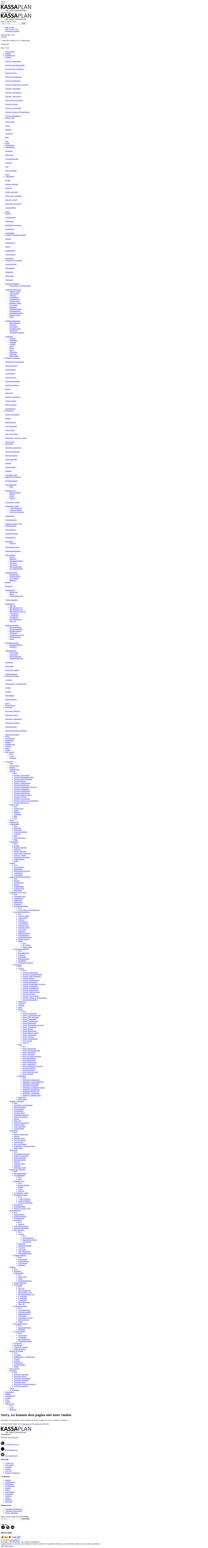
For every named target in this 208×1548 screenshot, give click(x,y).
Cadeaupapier (14, 824)
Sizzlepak (8, 1496)
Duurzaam (13, 1370)
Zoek (23, 23)
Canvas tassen (14, 766)
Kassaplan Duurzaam (12, 1473)
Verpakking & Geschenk (18, 892)
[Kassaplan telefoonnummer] (3, 1444)
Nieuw (12, 1388)
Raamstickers (14, 822)
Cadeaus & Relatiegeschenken (20, 877)
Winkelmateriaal (15, 1210)
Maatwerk (8, 1500)
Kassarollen (14, 1150)
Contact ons (9, 1463)
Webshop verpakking (17, 1101)
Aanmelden (25, 1519)
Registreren (9, 31)
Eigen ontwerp (15, 1369)
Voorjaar (12, 771)
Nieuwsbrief (9, 1465)
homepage (26, 1424)
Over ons (8, 1471)
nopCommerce (15, 1540)
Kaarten (12, 863)
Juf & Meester (14, 1390)
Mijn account (9, 27)
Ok (3, 1546)
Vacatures (8, 1467)
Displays (12, 1267)
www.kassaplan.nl (11, 1456)
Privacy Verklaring (11, 1513)
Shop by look (14, 805)
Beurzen (8, 1469)
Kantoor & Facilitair (16, 1351)
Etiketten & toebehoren (17, 1169)
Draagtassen (14, 1130)
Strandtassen (9, 1484)
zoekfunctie (38, 1424)
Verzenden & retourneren (13, 1509)
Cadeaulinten (14, 842)
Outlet (12, 820)
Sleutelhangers (15, 769)
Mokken (12, 767)
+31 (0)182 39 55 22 (12, 1444)
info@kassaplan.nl (11, 1450)
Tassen (7, 1498)
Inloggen (16, 31)
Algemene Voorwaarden (13, 1511)
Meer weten (9, 1546)
